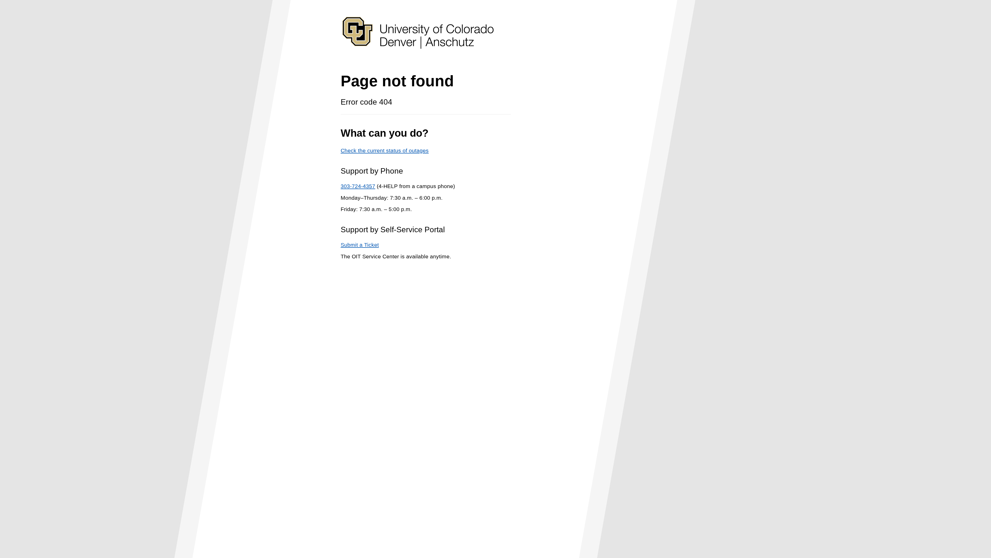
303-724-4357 (358, 186)
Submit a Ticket (360, 245)
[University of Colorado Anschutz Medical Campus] (418, 58)
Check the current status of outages (385, 150)
